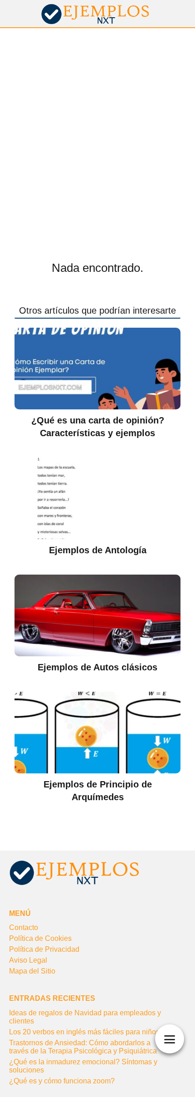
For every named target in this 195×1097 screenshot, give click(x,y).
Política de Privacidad (44, 949)
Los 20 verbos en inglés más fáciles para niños (84, 1032)
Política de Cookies (40, 938)
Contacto (23, 927)
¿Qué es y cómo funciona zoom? (62, 1081)
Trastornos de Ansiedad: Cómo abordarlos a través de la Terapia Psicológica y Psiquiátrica (83, 1047)
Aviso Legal (28, 960)
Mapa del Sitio (32, 971)
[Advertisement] (97, 130)
